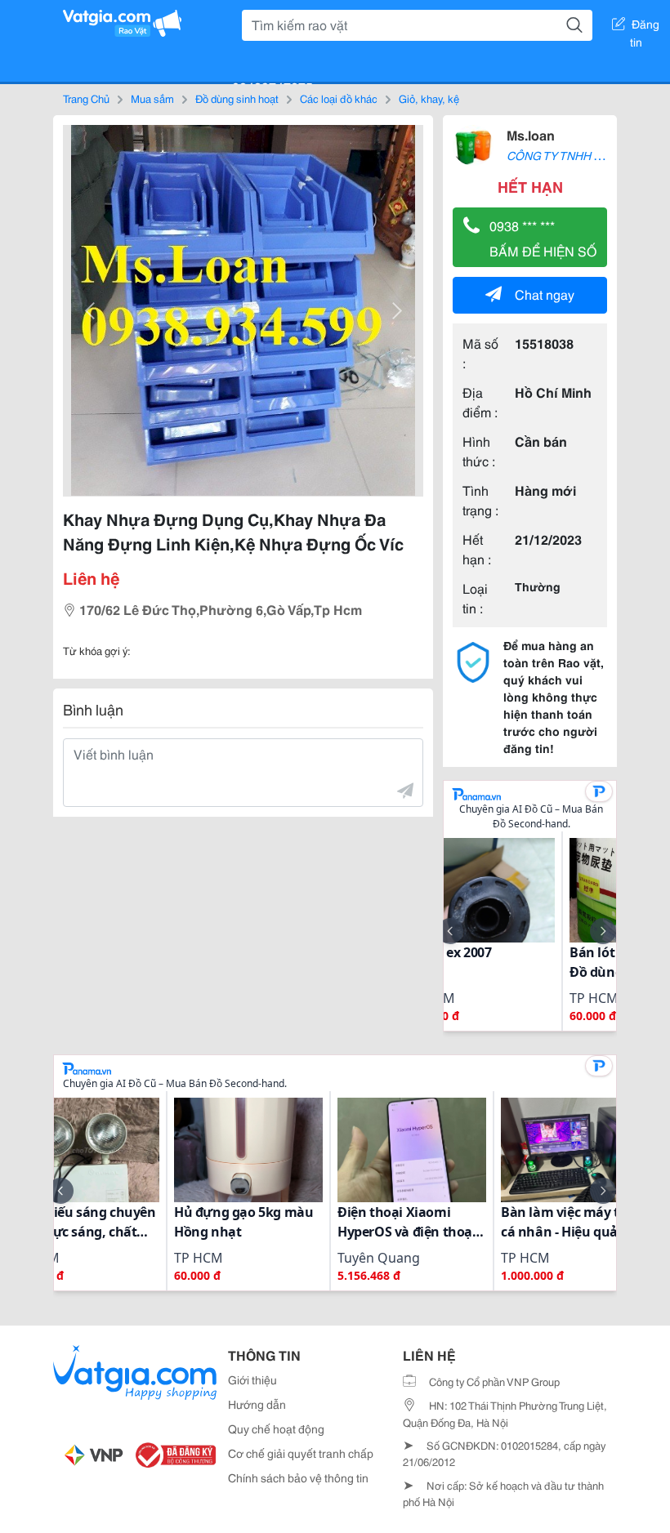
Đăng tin (645, 27)
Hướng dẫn (257, 1404)
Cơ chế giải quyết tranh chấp (300, 1453)
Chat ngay (544, 293)
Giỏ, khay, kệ (429, 98)
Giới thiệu (252, 1379)
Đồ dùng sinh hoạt (237, 98)
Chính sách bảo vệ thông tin (298, 1477)
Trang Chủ (86, 98)
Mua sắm (152, 98)
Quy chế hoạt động (276, 1428)
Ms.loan (531, 134)
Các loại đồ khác (338, 98)
